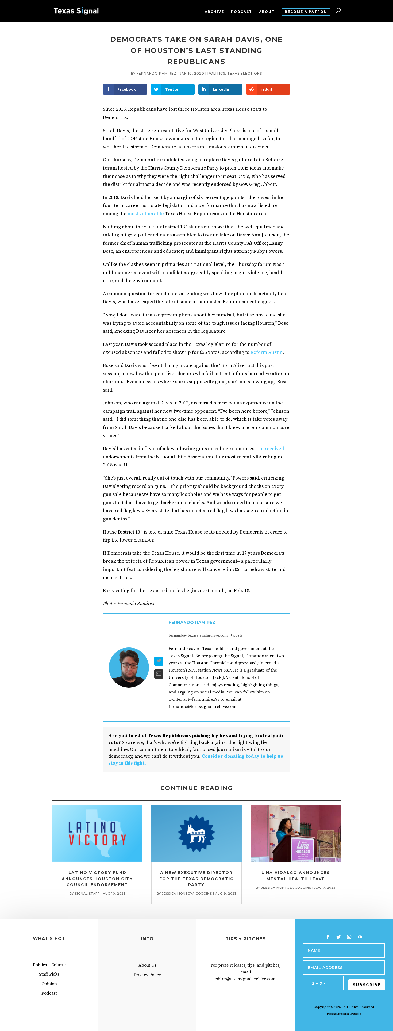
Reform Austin (267, 352)
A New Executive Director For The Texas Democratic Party (196, 878)
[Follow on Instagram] (349, 937)
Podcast (241, 12)
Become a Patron (306, 12)
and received (269, 449)
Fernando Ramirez (156, 73)
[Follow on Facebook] (327, 937)
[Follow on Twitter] (338, 937)
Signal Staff (87, 893)
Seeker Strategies (351, 1013)
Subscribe (367, 984)
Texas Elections (244, 73)
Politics (216, 73)
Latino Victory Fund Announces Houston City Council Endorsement (97, 878)
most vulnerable (146, 214)
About (267, 12)
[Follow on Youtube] (360, 937)
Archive (214, 12)
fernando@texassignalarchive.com (198, 635)
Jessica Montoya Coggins (187, 893)
